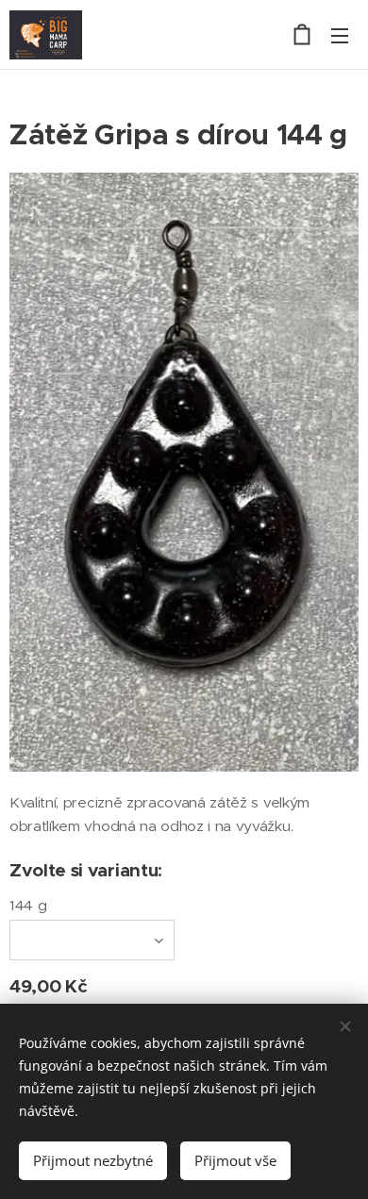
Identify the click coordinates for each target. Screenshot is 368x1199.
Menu (340, 35)
